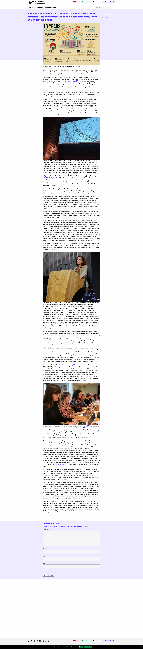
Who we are (32, 7)
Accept (81, 646)
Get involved (48, 7)
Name (45, 549)
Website (45, 563)
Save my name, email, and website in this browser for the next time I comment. (66, 571)
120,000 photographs (59, 464)
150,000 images (71, 81)
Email (44, 556)
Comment (46, 529)
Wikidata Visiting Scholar (50, 178)
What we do (40, 7)
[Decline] (141, 647)
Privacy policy (88, 646)
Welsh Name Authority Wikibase (69, 365)
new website (83, 426)
